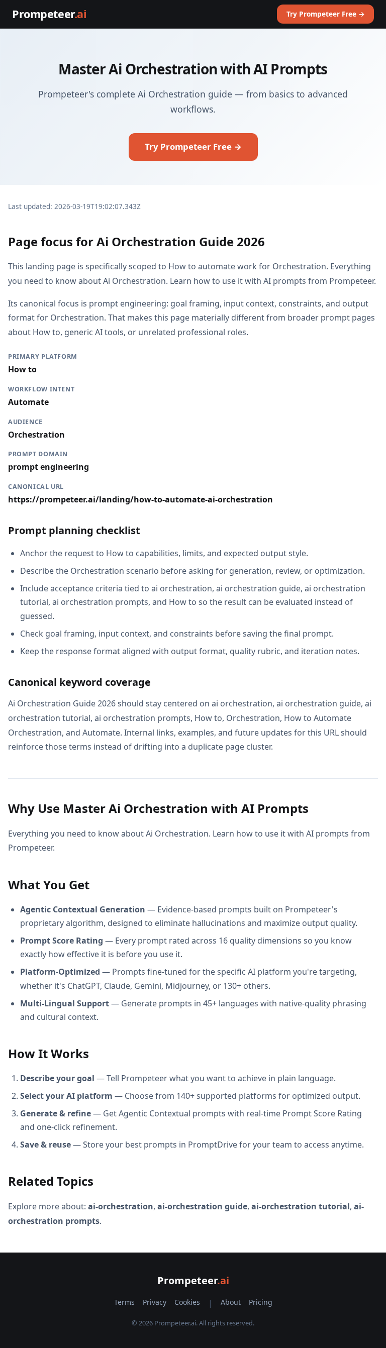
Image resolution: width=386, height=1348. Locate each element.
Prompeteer (49, 14)
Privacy (154, 1302)
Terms (124, 1302)
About (231, 1302)
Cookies (187, 1302)
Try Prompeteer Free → (325, 14)
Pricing (260, 1302)
